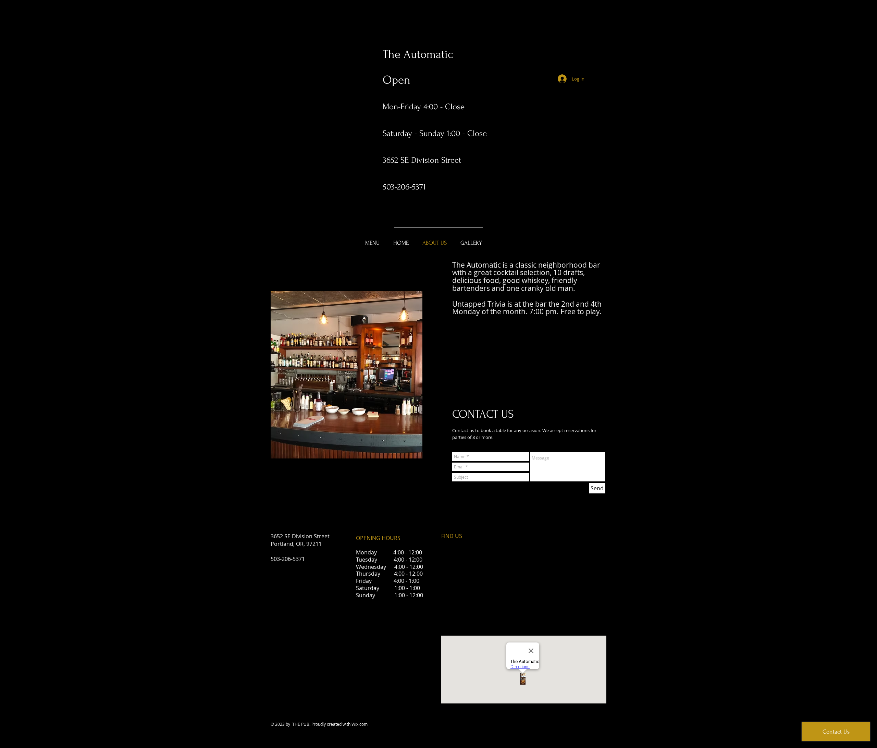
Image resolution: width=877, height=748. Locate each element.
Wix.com (359, 724)
